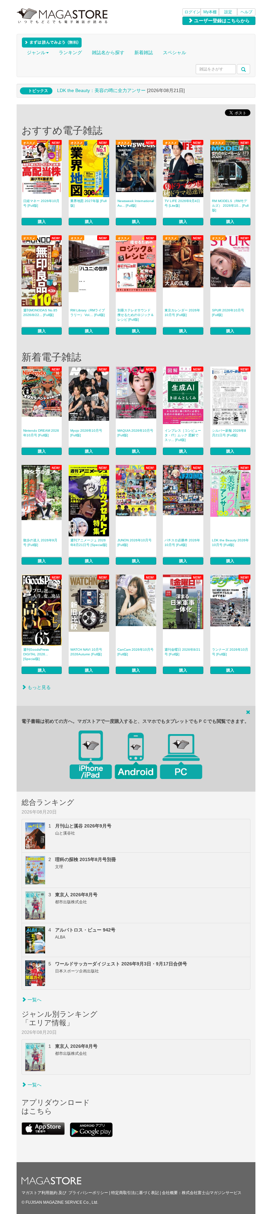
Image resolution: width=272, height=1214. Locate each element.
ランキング (70, 52)
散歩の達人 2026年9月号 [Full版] (40, 542)
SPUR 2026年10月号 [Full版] (228, 312)
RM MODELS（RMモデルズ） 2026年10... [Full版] (230, 205)
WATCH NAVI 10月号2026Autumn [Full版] (86, 652)
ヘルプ (246, 12)
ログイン (192, 12)
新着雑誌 (143, 52)
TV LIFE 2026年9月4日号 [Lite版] (182, 203)
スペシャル (174, 52)
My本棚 (210, 12)
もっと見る (38, 687)
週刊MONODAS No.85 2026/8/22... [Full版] (40, 312)
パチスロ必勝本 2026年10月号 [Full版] (182, 542)
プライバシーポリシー (88, 1192)
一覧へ (33, 999)
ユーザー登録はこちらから (221, 20)
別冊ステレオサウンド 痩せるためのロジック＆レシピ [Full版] (135, 314)
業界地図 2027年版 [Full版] (88, 203)
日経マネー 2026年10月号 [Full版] (41, 203)
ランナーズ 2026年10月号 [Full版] (230, 652)
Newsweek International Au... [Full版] (135, 203)
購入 (42, 221)
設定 (228, 12)
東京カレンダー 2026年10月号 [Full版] (182, 312)
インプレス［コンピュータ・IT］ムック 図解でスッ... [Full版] (183, 435)
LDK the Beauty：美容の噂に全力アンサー (101, 90)
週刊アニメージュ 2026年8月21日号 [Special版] (88, 542)
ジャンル (36, 52)
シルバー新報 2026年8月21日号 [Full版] (229, 433)
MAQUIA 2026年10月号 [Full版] (135, 433)
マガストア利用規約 (39, 1192)
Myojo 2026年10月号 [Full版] (86, 433)
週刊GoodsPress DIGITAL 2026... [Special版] (36, 654)
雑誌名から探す (108, 52)
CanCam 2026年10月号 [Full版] (135, 652)
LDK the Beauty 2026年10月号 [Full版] (230, 542)
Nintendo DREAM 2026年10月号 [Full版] (41, 433)
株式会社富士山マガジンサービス (211, 1192)
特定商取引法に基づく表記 (135, 1192)
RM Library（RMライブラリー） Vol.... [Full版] (87, 312)
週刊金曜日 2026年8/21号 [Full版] (182, 652)
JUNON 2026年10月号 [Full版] (134, 542)
